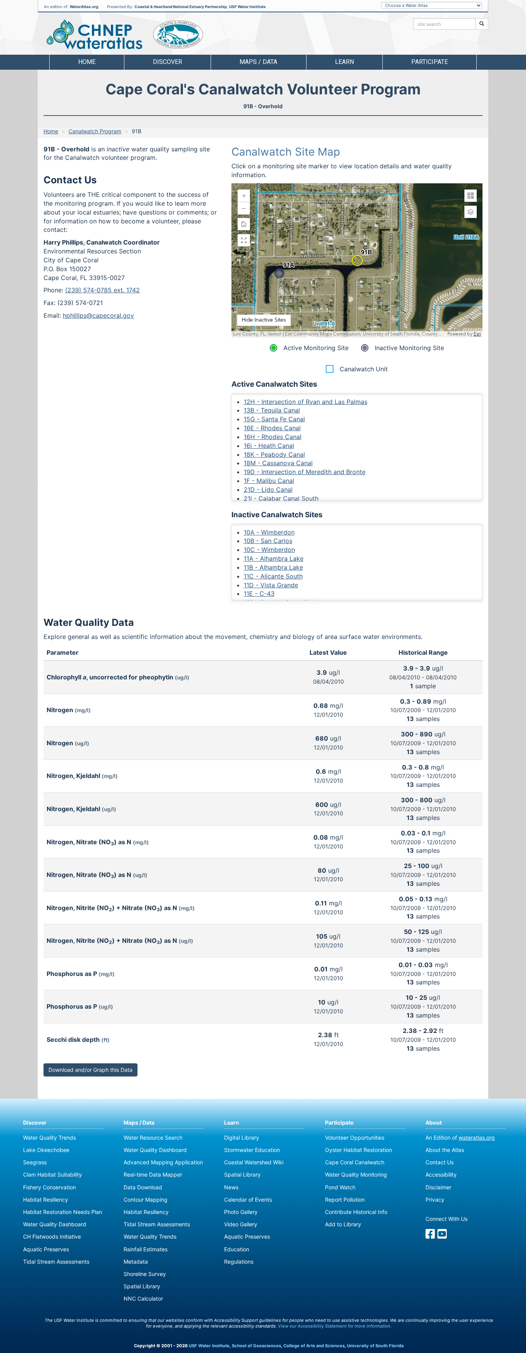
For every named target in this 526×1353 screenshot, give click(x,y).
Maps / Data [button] (258, 61)
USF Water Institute (247, 6)
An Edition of (460, 1137)
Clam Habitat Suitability (52, 1174)
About (433, 1122)
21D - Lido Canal (268, 489)
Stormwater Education (252, 1150)
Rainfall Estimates (146, 1249)
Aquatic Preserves (46, 1249)
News (231, 1187)
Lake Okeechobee (46, 1150)
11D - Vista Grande (271, 585)
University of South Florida (375, 1345)
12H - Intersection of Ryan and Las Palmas (305, 402)
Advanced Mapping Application (163, 1162)
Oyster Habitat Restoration (358, 1150)
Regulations (238, 1261)
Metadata (136, 1261)
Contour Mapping (146, 1199)
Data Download (143, 1187)
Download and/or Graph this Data (90, 1069)
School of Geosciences (256, 1345)
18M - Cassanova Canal (278, 463)
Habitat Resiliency (45, 1199)
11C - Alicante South (273, 576)
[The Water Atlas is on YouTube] (442, 1235)
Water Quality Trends (49, 1137)
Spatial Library (142, 1286)
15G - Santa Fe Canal (274, 419)
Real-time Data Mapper (153, 1174)
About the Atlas (444, 1150)
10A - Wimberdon (269, 532)
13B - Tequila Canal (272, 410)
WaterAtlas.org (84, 6)
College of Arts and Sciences (314, 1345)
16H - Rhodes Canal (273, 437)
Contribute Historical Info (356, 1212)
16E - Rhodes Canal (272, 428)
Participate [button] (429, 61)
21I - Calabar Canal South (281, 498)
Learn (231, 1122)
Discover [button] (167, 61)
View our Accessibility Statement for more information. (335, 1326)
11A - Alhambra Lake (273, 558)
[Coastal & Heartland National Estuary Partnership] (178, 34)
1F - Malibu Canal (269, 481)
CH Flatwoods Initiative (52, 1236)
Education (236, 1249)
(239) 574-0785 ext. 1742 (102, 290)
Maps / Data (139, 1122)
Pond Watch (340, 1187)
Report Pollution (345, 1199)
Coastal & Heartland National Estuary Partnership (180, 6)
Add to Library (343, 1224)
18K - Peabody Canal (274, 454)
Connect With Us (446, 1219)
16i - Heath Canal (269, 445)
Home (86, 61)
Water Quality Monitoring (356, 1174)
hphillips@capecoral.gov (98, 315)
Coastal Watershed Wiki (253, 1162)
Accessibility (441, 1174)
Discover (35, 1122)
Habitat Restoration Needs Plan (62, 1212)
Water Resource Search (153, 1137)
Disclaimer (438, 1187)
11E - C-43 (259, 593)
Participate (339, 1122)
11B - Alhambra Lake (273, 567)
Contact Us (439, 1162)
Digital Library (241, 1137)
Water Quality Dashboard (54, 1224)
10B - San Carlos (268, 541)
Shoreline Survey (145, 1274)
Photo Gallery (241, 1212)
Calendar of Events (248, 1199)
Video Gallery (240, 1224)
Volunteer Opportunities (354, 1137)
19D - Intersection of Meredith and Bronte (304, 472)
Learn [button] (344, 61)
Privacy (434, 1199)
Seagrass (35, 1162)
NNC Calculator (143, 1298)
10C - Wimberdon (269, 549)
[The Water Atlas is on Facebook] (430, 1235)
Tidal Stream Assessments (56, 1261)
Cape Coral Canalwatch (354, 1162)
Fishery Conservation (49, 1187)
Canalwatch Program (95, 131)
